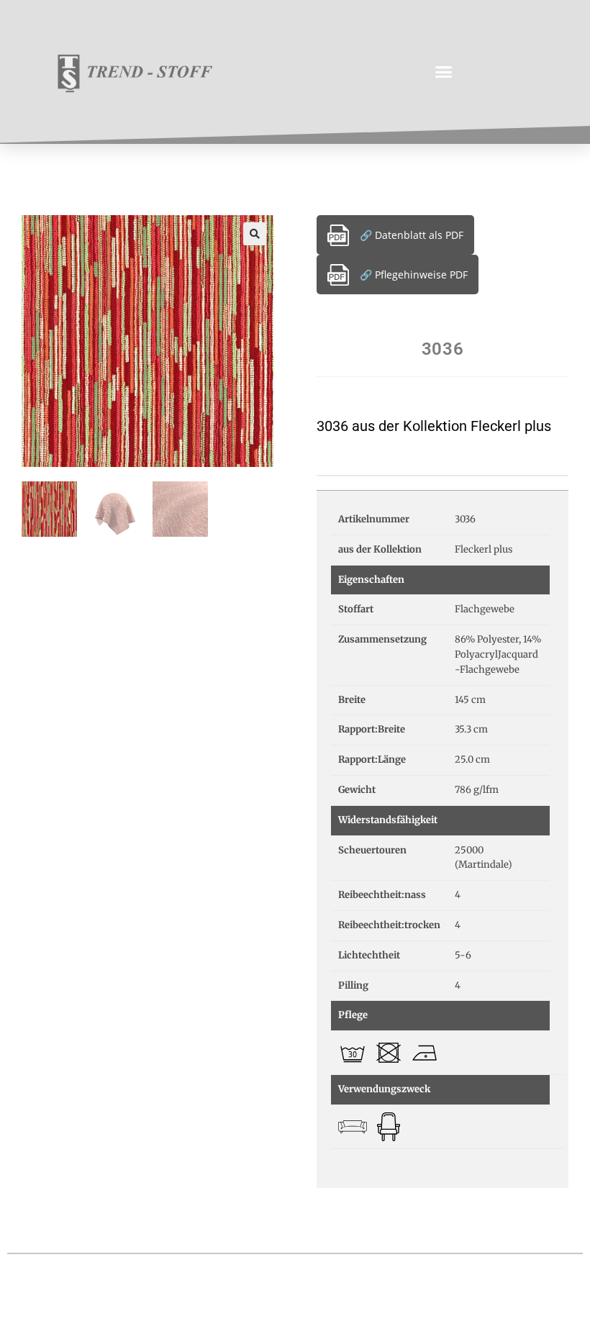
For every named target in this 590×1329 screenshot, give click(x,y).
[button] (444, 72)
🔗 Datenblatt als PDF (411, 235)
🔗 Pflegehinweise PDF (414, 274)
